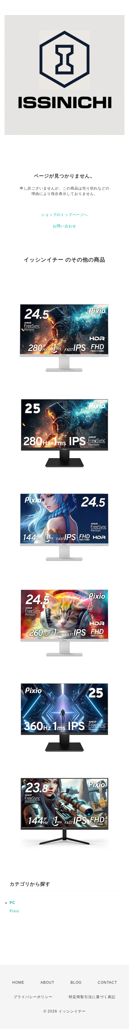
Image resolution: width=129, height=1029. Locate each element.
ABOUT (47, 982)
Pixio (14, 911)
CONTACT (107, 982)
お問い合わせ (64, 226)
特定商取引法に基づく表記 (92, 997)
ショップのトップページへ (64, 215)
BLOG (76, 982)
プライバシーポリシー (33, 997)
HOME (18, 982)
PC (12, 903)
